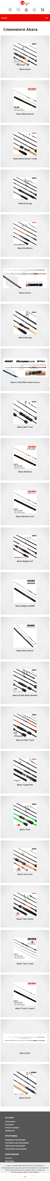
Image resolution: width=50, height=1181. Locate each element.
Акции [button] (4, 18)
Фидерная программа (15, 1139)
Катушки (9, 1124)
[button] (46, 18)
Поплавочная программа (17, 1143)
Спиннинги (10, 1121)
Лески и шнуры (12, 1127)
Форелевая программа (16, 1149)
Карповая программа (15, 1146)
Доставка (9, 1161)
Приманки (10, 1130)
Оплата (8, 1158)
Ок (25, 1176)
